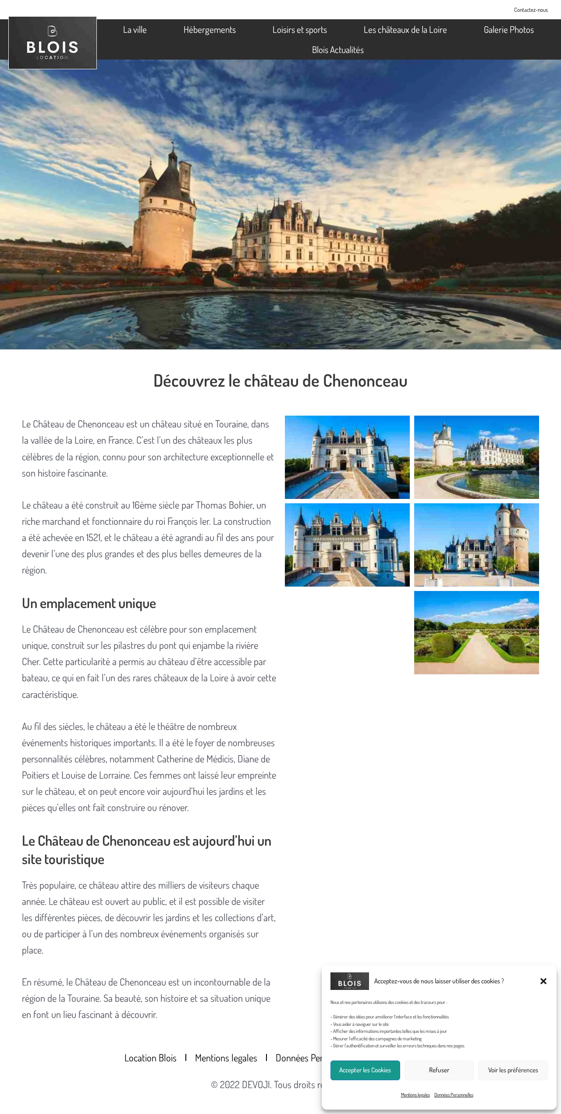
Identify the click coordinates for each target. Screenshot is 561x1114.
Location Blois (150, 1057)
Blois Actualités (338, 49)
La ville (135, 29)
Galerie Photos (509, 29)
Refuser (439, 1070)
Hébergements (210, 29)
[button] (543, 981)
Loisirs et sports (300, 29)
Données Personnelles (453, 1095)
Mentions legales (415, 1095)
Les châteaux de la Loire (405, 29)
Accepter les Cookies (365, 1070)
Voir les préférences (513, 1070)
